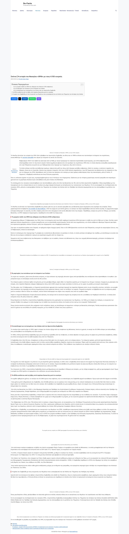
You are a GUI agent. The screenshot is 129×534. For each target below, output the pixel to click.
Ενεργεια (45, 10)
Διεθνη (22, 10)
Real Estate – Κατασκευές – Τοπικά (69, 10)
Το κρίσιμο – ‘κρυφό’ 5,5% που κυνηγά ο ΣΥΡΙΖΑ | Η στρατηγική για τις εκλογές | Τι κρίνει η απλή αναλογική (40, 526)
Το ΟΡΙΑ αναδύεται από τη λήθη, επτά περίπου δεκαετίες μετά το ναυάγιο (33, 92)
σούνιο (25, 525)
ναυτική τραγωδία (27, 157)
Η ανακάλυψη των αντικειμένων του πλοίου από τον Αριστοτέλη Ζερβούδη (36, 90)
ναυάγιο (17, 525)
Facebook (14, 98)
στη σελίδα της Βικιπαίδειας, (37, 208)
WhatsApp (32, 98)
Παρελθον (54, 10)
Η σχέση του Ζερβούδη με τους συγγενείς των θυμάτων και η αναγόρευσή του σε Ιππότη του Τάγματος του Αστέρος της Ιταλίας (48, 94)
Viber (39, 98)
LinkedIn (25, 98)
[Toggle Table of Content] (81, 84)
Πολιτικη (14, 10)
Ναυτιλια (37, 10)
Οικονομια (29, 10)
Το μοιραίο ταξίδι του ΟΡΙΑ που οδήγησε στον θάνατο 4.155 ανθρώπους (34, 86)
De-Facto (27, 3)
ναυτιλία (21, 525)
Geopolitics (94, 10)
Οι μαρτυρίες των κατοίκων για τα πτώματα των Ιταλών (30, 88)
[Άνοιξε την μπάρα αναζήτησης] (116, 10)
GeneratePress (73, 531)
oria (13, 525)
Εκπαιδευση (85, 10)
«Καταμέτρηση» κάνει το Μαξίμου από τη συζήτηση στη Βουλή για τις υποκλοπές (33, 528)
